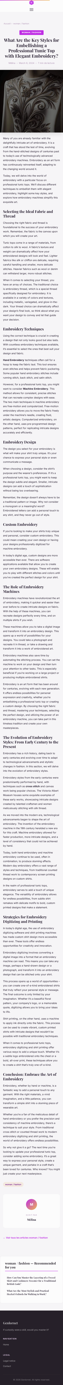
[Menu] (31, 9)
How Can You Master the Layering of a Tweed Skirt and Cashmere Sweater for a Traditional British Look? (31, 1281)
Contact (7, 1366)
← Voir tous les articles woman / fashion (25, 1237)
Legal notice (9, 1360)
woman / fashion (21, 23)
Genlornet (10, 1323)
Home (6, 1344)
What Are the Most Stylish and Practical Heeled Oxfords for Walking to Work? (28, 1292)
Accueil (7, 23)
